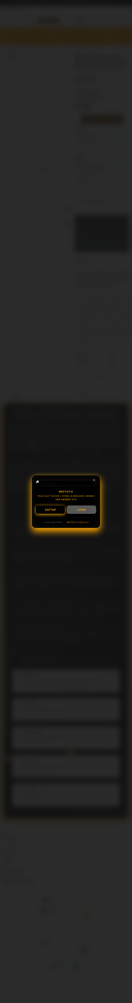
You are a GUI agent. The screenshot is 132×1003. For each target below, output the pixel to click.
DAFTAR (50, 509)
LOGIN (81, 509)
